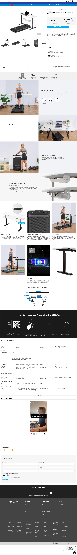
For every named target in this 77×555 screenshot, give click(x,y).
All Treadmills (9, 522)
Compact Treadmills (10, 525)
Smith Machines (37, 530)
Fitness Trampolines (64, 527)
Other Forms (43, 514)
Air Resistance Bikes (19, 531)
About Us (26, 502)
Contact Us (43, 502)
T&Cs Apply (68, 23)
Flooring (63, 522)
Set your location (74, 44)
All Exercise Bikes (19, 522)
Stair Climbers (27, 528)
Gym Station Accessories (65, 531)
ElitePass (26, 504)
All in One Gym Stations (37, 535)
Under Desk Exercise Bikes (20, 527)
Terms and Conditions (35, 543)
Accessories (48, 5)
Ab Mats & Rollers (64, 536)
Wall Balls (45, 531)
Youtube (61, 502)
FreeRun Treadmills (10, 527)
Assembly (67, 3)
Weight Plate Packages (55, 534)
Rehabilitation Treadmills (11, 526)
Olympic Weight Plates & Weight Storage (56, 526)
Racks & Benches (37, 522)
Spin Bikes (18, 523)
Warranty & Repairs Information (46, 510)
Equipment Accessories (64, 530)
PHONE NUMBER (42, 462)
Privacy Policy (29, 543)
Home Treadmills (10, 523)
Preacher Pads (36, 526)
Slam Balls (45, 526)
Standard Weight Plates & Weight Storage (56, 523)
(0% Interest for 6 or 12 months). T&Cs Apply (68, 21)
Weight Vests (45, 534)
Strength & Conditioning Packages (56, 536)
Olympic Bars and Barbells (56, 528)
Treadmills (17, 5)
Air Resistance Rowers (28, 533)
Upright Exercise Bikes (19, 525)
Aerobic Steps (45, 536)
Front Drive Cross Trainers (29, 527)
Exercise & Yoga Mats (46, 535)
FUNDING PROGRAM (42, 469)
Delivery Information (44, 505)
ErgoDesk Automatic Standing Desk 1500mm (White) (36, 66)
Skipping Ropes (63, 537)
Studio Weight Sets (55, 529)
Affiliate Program (27, 510)
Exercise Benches (37, 525)
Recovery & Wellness (40, 5)
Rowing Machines (28, 529)
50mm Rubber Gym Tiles (65, 526)
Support (64, 3)
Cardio (22, 5)
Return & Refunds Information (46, 511)
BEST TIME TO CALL (42, 466)
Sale (12, 5)
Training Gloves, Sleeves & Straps (65, 535)
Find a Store (60, 3)
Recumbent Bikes (19, 530)
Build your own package (55, 538)
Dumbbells (45, 522)
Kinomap (26, 508)
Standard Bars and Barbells (56, 524)
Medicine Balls (45, 530)
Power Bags (45, 525)
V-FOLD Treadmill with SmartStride (10, 66)
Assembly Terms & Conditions (46, 515)
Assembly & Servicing (28, 505)
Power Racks (36, 523)
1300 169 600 (71, 548)
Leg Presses (36, 533)
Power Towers (36, 527)
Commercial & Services (57, 5)
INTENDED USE (5, 469)
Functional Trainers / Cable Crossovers (38, 532)
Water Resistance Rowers (29, 532)
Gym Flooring (36, 536)
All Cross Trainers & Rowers (29, 523)
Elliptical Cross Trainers (28, 524)
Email (3, 466)
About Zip (26, 507)
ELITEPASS (71, 3)
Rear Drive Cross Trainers (29, 525)
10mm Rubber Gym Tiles (64, 523)
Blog (25, 511)
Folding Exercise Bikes (19, 526)
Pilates (32, 5)
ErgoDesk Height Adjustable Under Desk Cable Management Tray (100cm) (62, 67)
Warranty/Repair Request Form (46, 508)
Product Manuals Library (45, 513)
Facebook (61, 505)
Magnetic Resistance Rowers (29, 531)
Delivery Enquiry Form (45, 507)
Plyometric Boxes (46, 527)
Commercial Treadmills (10, 531)
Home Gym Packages (55, 533)
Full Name (4, 462)
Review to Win (27, 513)
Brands (65, 5)
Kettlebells (45, 523)
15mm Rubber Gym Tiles (64, 525)
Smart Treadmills (10, 530)
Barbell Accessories (55, 530)
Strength (27, 5)
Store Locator (44, 504)
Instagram (61, 504)
